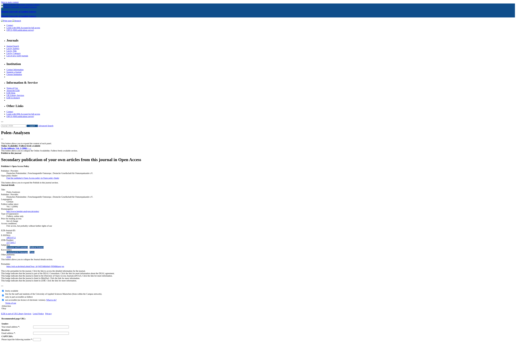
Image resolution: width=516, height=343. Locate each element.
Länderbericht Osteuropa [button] (17, 252)
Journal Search (12, 46)
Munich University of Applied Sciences (18, 11)
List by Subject (12, 48)
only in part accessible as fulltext (19, 297)
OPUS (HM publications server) (20, 30)
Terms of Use (12, 88)
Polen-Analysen (15, 132)
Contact (9, 25)
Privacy (48, 314)
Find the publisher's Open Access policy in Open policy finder (32, 178)
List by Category (13, 53)
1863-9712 (11, 238)
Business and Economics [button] (17, 247)
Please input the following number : (17, 339)
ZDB (8, 257)
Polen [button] (32, 252)
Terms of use (10, 303)
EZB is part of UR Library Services (16, 314)
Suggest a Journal (13, 72)
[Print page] (6, 21)
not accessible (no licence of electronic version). (31, 300)
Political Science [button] (37, 247)
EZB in (13, 98)
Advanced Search (45, 126)
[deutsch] (16, 21)
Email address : (8, 333)
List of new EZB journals (17, 56)
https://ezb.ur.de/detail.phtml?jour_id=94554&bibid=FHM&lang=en (35, 266)
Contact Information (15, 69)
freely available (11, 291)
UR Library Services (15, 95)
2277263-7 (11, 242)
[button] (20, 146)
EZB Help (10, 93)
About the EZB (13, 90)
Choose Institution (14, 74)
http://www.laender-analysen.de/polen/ (22, 211)
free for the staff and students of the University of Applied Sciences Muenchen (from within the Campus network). (53, 294)
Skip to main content (10, 2)
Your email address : (10, 327)
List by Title (11, 51)
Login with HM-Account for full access (23, 28)
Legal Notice (38, 314)
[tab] (258, 146)
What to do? (51, 300)
